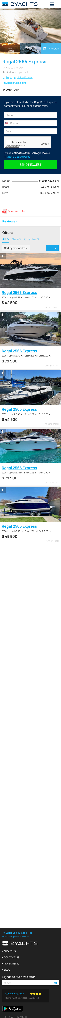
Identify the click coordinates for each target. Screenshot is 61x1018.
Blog (7, 969)
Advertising (11, 963)
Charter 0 (31, 239)
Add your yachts (18, 933)
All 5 (5, 239)
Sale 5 (16, 239)
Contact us (11, 957)
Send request (30, 164)
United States (25, 77)
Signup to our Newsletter (18, 977)
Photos (53, 48)
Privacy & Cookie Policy (17, 156)
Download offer (16, 211)
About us (10, 951)
